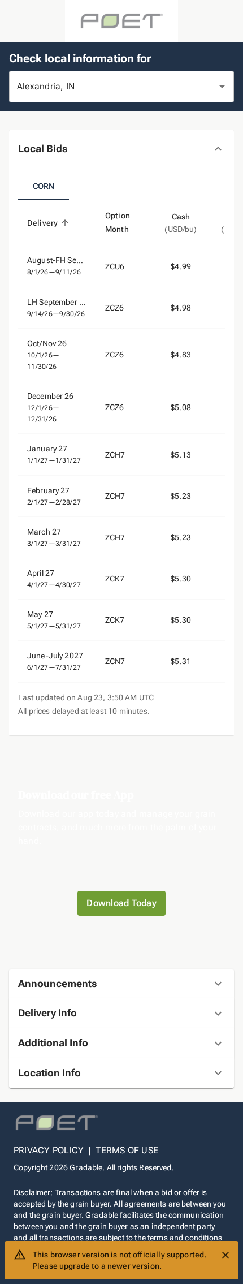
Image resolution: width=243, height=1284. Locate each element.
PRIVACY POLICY (49, 1150)
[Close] (225, 1255)
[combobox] (105, 86)
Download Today (121, 903)
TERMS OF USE (127, 1150)
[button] (121, 149)
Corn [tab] (44, 186)
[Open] (222, 86)
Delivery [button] (42, 222)
